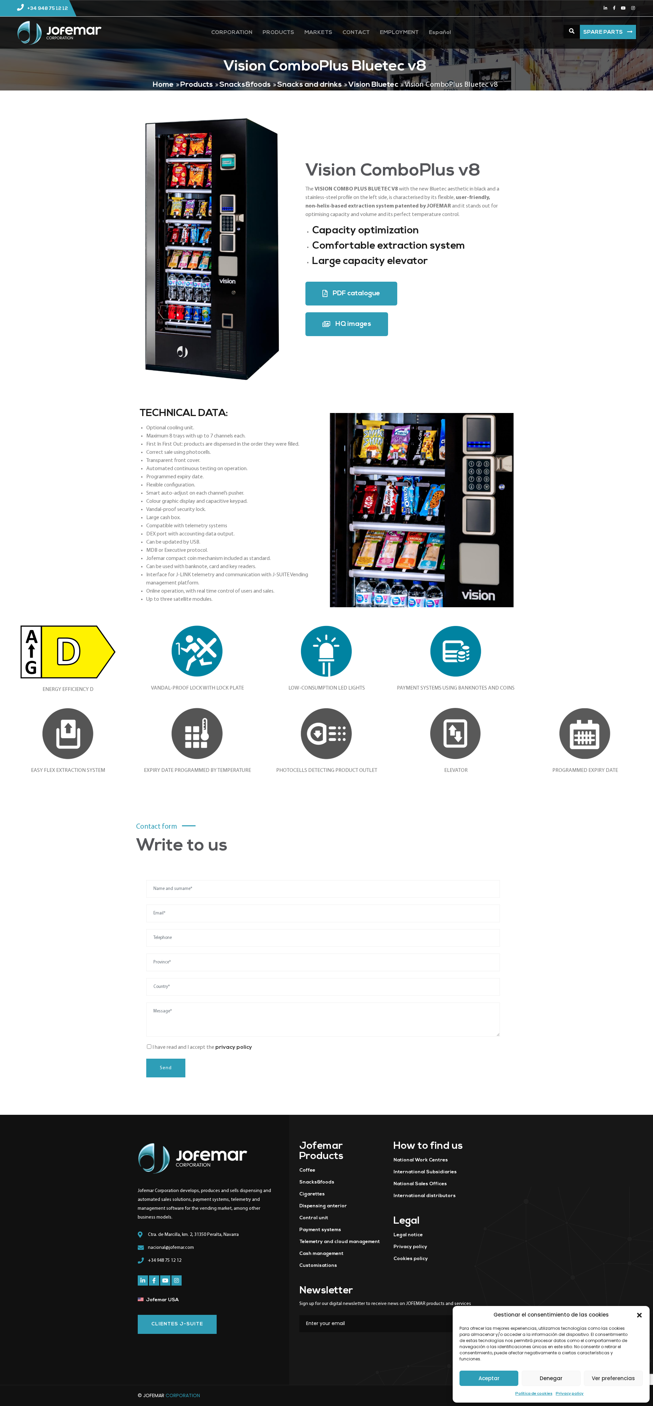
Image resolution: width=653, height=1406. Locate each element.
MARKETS (318, 32)
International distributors (425, 1195)
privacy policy (233, 1047)
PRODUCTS (278, 32)
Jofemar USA (162, 1300)
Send (166, 1068)
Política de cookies (533, 1394)
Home (163, 85)
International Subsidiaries (425, 1172)
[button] (639, 1314)
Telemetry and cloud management (339, 1241)
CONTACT (356, 32)
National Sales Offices (420, 1184)
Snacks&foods (245, 85)
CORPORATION (231, 32)
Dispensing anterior (323, 1206)
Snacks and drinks (309, 85)
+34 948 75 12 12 (47, 8)
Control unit (313, 1218)
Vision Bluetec (373, 85)
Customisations (318, 1265)
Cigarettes (312, 1194)
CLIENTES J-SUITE (177, 1324)
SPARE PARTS (603, 32)
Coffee (307, 1170)
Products (196, 85)
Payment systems (320, 1230)
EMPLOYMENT (399, 32)
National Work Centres (421, 1160)
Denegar (551, 1378)
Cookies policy (411, 1258)
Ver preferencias (613, 1378)
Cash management (321, 1253)
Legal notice (408, 1235)
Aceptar (489, 1378)
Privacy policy (570, 1394)
